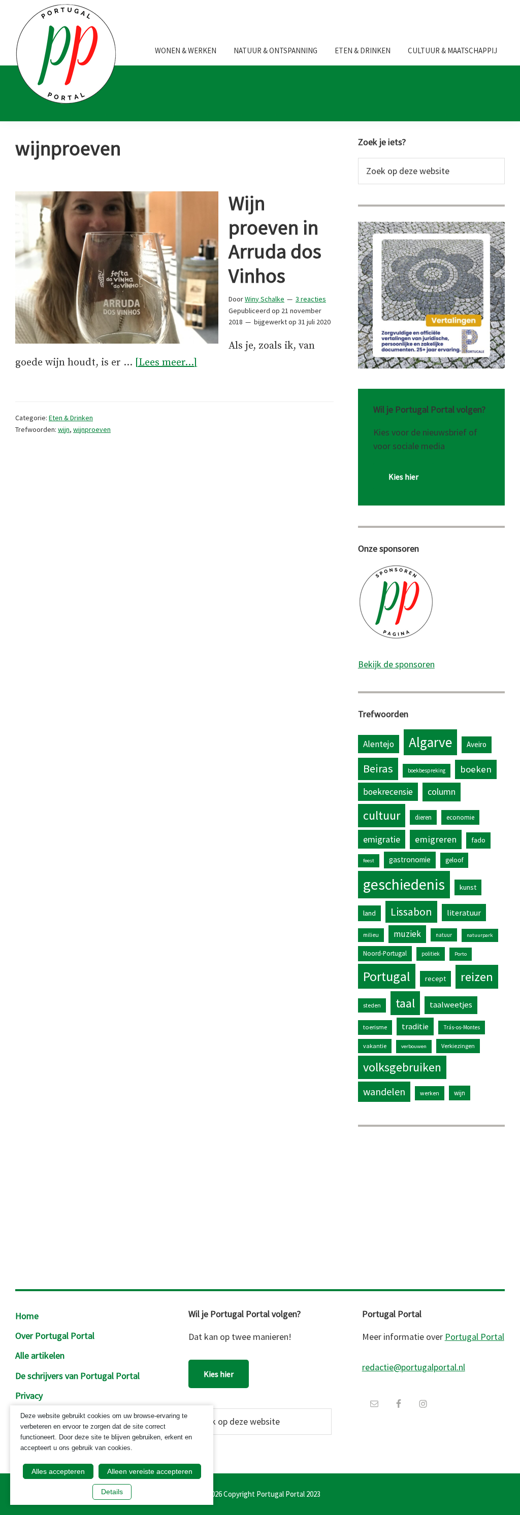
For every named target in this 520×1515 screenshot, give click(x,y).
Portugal (386, 976)
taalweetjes (451, 1004)
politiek (430, 953)
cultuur (381, 815)
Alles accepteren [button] (58, 1471)
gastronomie (410, 859)
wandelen (384, 1091)
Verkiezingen (458, 1046)
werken (429, 1093)
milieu (371, 934)
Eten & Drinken (71, 417)
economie (460, 817)
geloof (454, 860)
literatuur (464, 912)
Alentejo (378, 744)
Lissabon (411, 911)
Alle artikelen (39, 1355)
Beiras (378, 768)
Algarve (430, 742)
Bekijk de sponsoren (396, 664)
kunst (468, 887)
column (442, 791)
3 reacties (311, 299)
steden (372, 1005)
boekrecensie (388, 791)
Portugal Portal (474, 1336)
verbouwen (414, 1046)
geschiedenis (404, 884)
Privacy (29, 1395)
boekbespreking (426, 770)
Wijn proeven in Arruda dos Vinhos (275, 239)
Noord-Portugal (385, 953)
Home (27, 1316)
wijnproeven (92, 429)
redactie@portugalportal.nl (413, 1367)
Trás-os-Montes (461, 1027)
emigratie (381, 839)
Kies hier (403, 477)
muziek (407, 933)
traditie (415, 1026)
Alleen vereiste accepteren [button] (149, 1471)
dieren (423, 817)
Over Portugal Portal (54, 1335)
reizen (477, 977)
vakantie (374, 1046)
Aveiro (476, 744)
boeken (476, 769)
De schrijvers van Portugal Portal (77, 1376)
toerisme (375, 1027)
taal (405, 1003)
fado (478, 840)
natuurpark (480, 935)
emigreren (436, 839)
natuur (444, 934)
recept (435, 978)
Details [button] (112, 1492)
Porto (460, 954)
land (369, 913)
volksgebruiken (402, 1067)
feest (368, 860)
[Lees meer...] (166, 364)
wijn (64, 429)
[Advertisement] (431, 1205)
